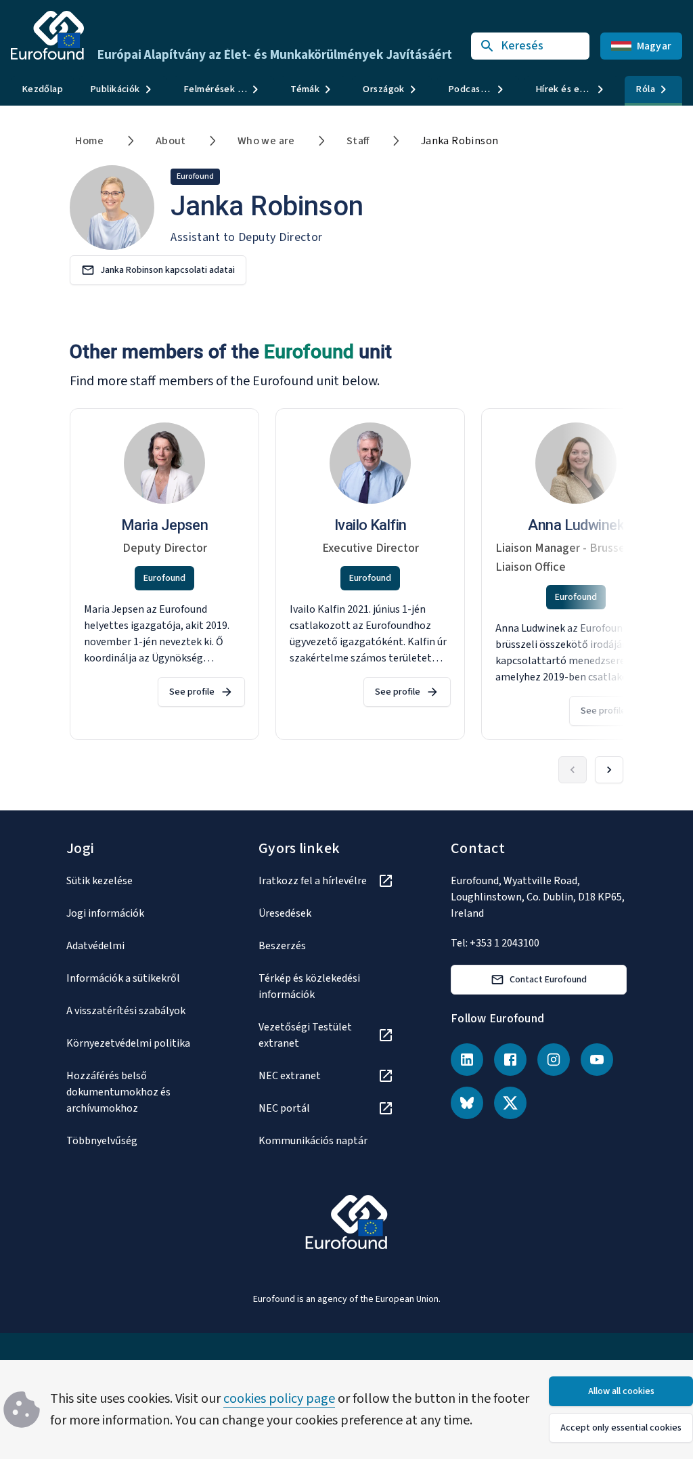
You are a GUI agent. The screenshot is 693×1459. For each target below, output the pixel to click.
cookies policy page (279, 1398)
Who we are (266, 140)
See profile (192, 692)
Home (89, 140)
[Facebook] (510, 1059)
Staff (358, 140)
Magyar (654, 46)
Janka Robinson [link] (460, 140)
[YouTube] (597, 1059)
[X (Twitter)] (510, 1103)
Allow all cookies (621, 1391)
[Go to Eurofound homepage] (47, 35)
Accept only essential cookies (620, 1428)
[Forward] (609, 769)
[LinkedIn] (467, 1059)
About (171, 140)
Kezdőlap (42, 89)
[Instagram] (553, 1059)
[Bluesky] (467, 1103)
